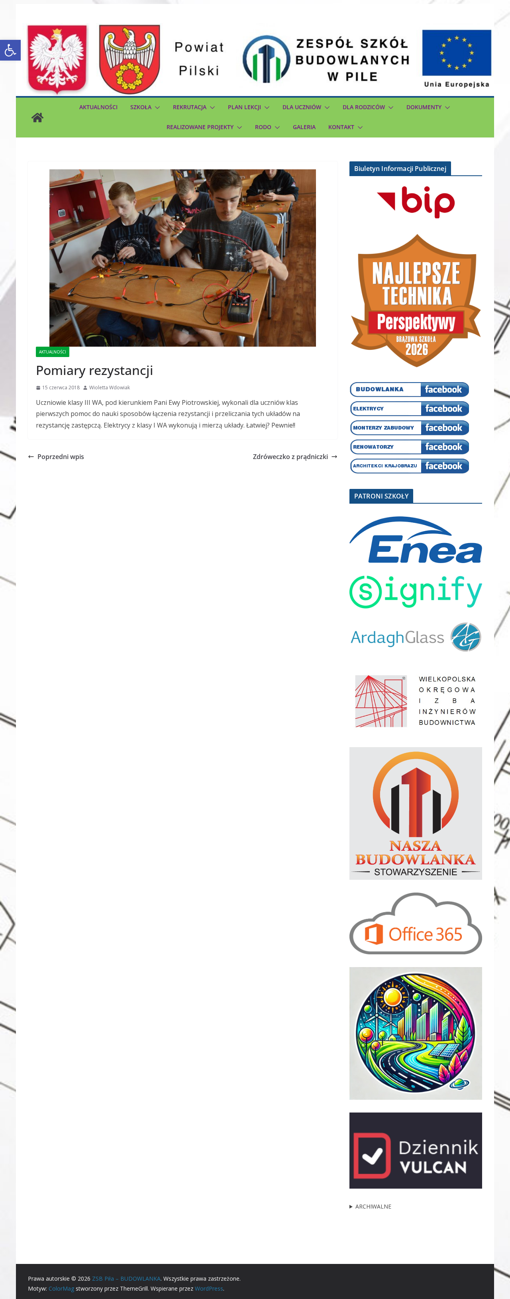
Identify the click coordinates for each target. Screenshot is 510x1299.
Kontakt (341, 127)
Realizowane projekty (200, 127)
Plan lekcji (244, 107)
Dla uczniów (301, 107)
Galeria (304, 127)
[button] (10, 50)
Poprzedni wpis (60, 456)
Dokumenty (423, 107)
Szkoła (140, 107)
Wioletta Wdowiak (109, 387)
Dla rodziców (364, 107)
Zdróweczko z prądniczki (290, 456)
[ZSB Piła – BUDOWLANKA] (37, 117)
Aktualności (98, 107)
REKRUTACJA (189, 107)
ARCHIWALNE (373, 1206)
